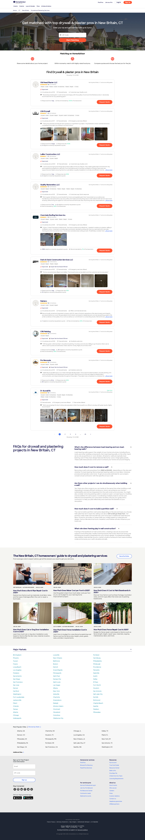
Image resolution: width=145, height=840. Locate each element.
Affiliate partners (114, 804)
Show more (109, 170)
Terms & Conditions (83, 830)
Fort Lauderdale (18, 697)
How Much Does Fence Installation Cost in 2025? (70, 631)
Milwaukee (97, 712)
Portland (96, 655)
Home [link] (15, 10)
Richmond (96, 700)
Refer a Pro (112, 770)
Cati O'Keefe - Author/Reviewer (63, 626)
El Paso (95, 682)
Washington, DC (107, 747)
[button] (46, 133)
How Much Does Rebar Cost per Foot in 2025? (71, 590)
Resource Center (114, 768)
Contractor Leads (85, 793)
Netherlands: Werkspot (84, 822)
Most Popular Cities (19, 727)
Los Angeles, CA (79, 735)
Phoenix (16, 658)
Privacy (63, 826)
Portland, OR (49, 743)
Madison (96, 709)
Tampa (15, 709)
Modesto (16, 673)
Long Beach (17, 667)
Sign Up (127, 2)
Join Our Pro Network (86, 788)
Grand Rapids (57, 670)
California (67, 826)
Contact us (112, 798)
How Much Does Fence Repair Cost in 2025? (111, 630)
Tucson (15, 661)
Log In (119, 2)
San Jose (16, 685)
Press (111, 793)
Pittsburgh (96, 664)
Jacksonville (17, 700)
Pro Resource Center (86, 790)
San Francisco (18, 682)
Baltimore (56, 661)
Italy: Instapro (72, 822)
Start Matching (72, 40)
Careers (111, 790)
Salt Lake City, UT (79, 743)
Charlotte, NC (50, 731)
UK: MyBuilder (94, 822)
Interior (15, 6)
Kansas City (57, 679)
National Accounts (85, 796)
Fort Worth (97, 685)
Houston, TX (49, 735)
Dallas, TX (105, 731)
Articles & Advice (46, 6)
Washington (17, 694)
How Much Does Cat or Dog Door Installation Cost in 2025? (31, 631)
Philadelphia (97, 661)
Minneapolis (57, 673)
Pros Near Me (113, 773)
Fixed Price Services (86, 768)
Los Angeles (17, 670)
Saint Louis (56, 682)
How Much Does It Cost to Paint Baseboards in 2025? (112, 591)
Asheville (56, 694)
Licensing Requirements (116, 778)
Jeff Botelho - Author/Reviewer (23, 587)
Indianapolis (17, 718)
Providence (97, 667)
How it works (113, 785)
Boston (55, 664)
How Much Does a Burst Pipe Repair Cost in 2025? (30, 592)
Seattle (95, 706)
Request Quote (104, 102)
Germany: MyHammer (62, 822)
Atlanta (15, 712)
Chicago (16, 715)
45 (85, 434)
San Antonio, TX (107, 743)
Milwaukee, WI (22, 739)
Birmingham (17, 655)
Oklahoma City (58, 718)
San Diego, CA (22, 747)
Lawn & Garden (30, 6)
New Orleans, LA (79, 739)
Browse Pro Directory (86, 765)
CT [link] (19, 10)
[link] (72, 84)
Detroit (55, 667)
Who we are (112, 788)
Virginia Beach (98, 703)
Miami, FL (105, 735)
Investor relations (114, 796)
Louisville (56, 655)
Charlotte (56, 697)
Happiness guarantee (115, 801)
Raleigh (55, 703)
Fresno (15, 664)
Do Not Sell (74, 826)
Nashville (96, 673)
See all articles (124, 556)
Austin (95, 676)
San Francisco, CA (51, 747)
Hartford (16, 691)
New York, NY (106, 739)
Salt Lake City (98, 694)
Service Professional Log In (88, 785)
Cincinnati (56, 709)
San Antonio (97, 691)
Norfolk (95, 697)
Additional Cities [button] (17, 752)
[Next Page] (91, 434)
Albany (55, 688)
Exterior (21, 6)
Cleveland (56, 712)
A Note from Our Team (115, 776)
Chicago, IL (77, 731)
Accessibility (81, 826)
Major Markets (19, 649)
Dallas (95, 679)
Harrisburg (96, 658)
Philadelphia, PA (22, 743)
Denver (15, 688)
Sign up (24, 780)
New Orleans (57, 658)
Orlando (16, 706)
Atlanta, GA (21, 731)
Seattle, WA (77, 747)
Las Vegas (56, 685)
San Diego (16, 679)
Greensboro (57, 700)
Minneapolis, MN (50, 739)
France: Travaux (51, 822)
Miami (15, 703)
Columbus (56, 715)
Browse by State (33, 727)
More (38, 6)
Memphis (96, 670)
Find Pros (83, 762)
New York (56, 691)
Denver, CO (21, 735)
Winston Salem (58, 706)
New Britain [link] (25, 10)
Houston (96, 688)
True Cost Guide (114, 765)
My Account (112, 762)
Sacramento (17, 676)
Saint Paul (56, 676)
